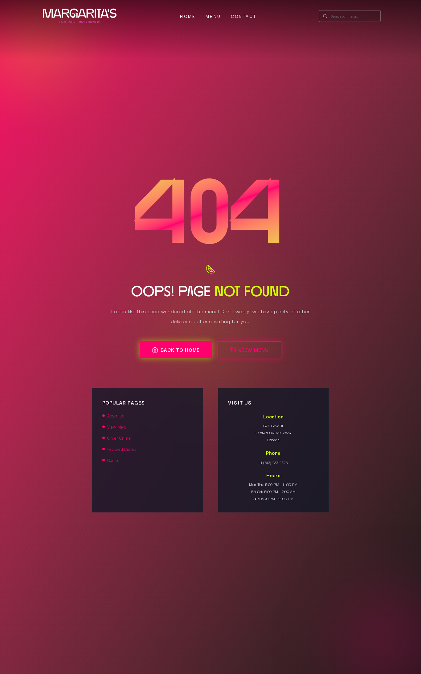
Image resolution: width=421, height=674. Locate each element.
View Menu (253, 349)
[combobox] (350, 16)
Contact (243, 16)
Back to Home (180, 349)
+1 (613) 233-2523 (273, 462)
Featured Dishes (121, 449)
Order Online (119, 437)
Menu (213, 16)
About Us (115, 415)
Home (188, 16)
